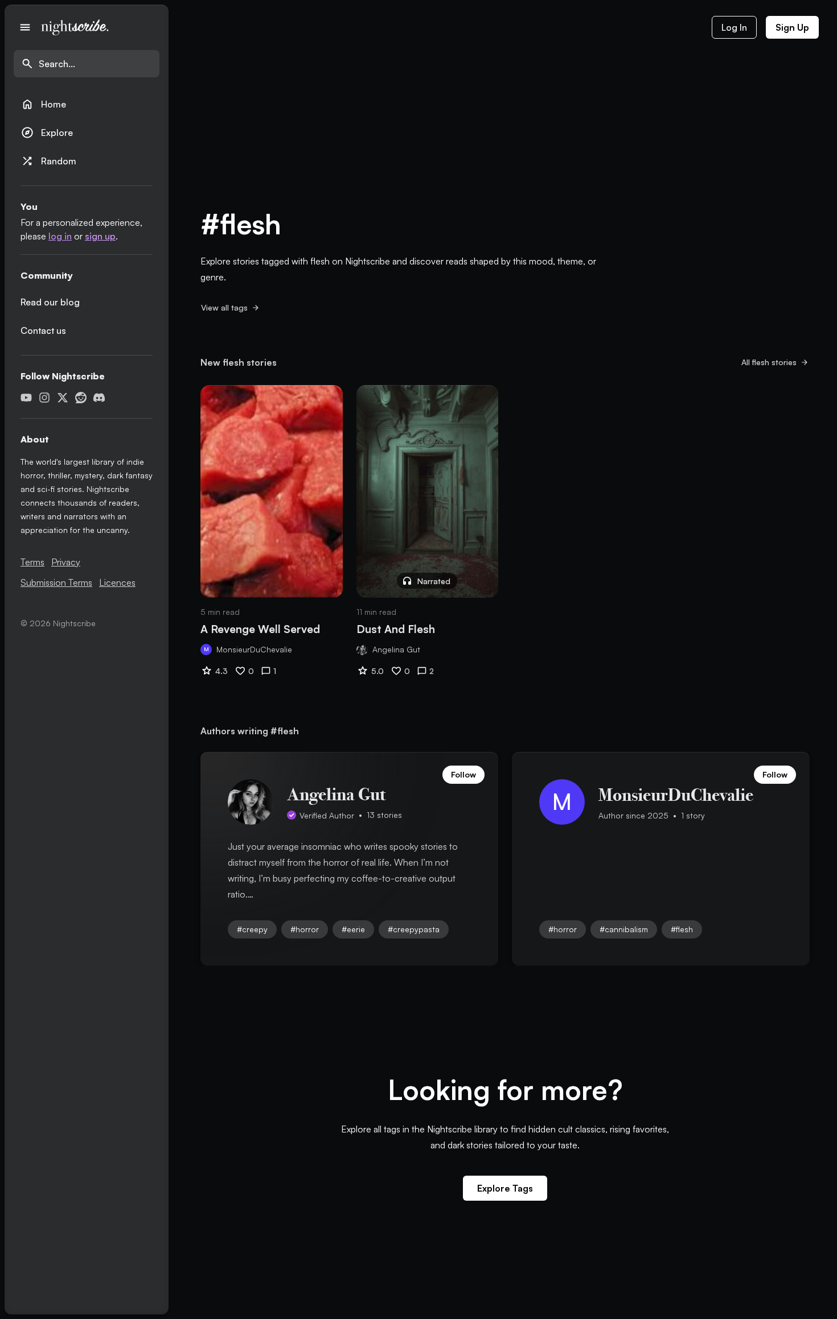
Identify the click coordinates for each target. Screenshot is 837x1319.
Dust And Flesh (395, 629)
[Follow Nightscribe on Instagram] (44, 397)
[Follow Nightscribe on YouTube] (26, 397)
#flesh (682, 929)
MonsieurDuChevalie (254, 649)
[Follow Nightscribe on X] (62, 397)
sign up (100, 236)
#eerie (353, 929)
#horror (304, 929)
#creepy (252, 929)
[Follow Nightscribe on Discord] (99, 397)
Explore (46, 132)
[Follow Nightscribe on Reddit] (81, 397)
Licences (117, 582)
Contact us (43, 330)
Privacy (65, 562)
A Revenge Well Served (260, 629)
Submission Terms (56, 582)
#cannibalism (624, 929)
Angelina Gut (396, 649)
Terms (32, 562)
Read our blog (50, 302)
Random (48, 161)
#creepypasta (414, 929)
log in (60, 236)
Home (43, 104)
